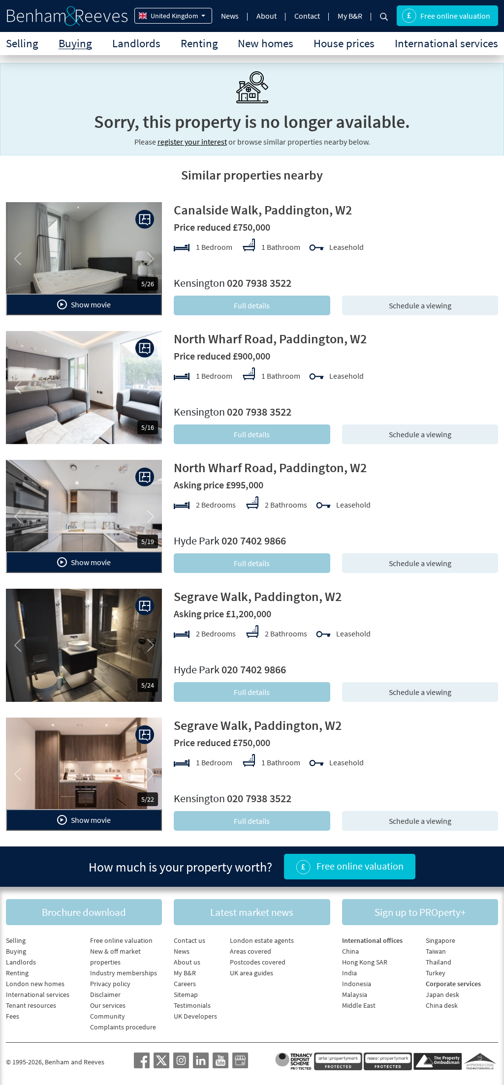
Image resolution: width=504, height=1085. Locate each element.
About (266, 16)
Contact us (189, 940)
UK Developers (195, 1016)
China (350, 951)
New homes (265, 43)
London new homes (35, 983)
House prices (344, 43)
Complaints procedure (123, 1027)
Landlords (136, 43)
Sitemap (186, 994)
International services (446, 43)
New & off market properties (115, 956)
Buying (75, 43)
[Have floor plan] (145, 219)
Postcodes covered (257, 962)
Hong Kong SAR (364, 962)
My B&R (350, 16)
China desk (442, 1005)
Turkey (435, 972)
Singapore (440, 940)
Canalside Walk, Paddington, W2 (263, 210)
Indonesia (356, 983)
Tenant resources (31, 1005)
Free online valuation (455, 16)
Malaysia (354, 994)
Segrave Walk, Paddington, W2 (258, 596)
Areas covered (250, 951)
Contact (307, 16)
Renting (199, 43)
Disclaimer (105, 994)
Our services (108, 1005)
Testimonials (192, 1005)
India (349, 972)
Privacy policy (110, 983)
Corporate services (453, 983)
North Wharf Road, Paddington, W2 (270, 339)
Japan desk (442, 994)
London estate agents (262, 940)
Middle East (359, 1005)
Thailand (438, 962)
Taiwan (436, 951)
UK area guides (251, 972)
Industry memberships (123, 972)
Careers (185, 983)
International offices (372, 940)
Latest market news (251, 912)
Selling (22, 43)
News (230, 16)
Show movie (90, 304)
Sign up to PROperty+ (420, 912)
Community (107, 1016)
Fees (12, 1016)
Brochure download (84, 912)
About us (187, 962)
